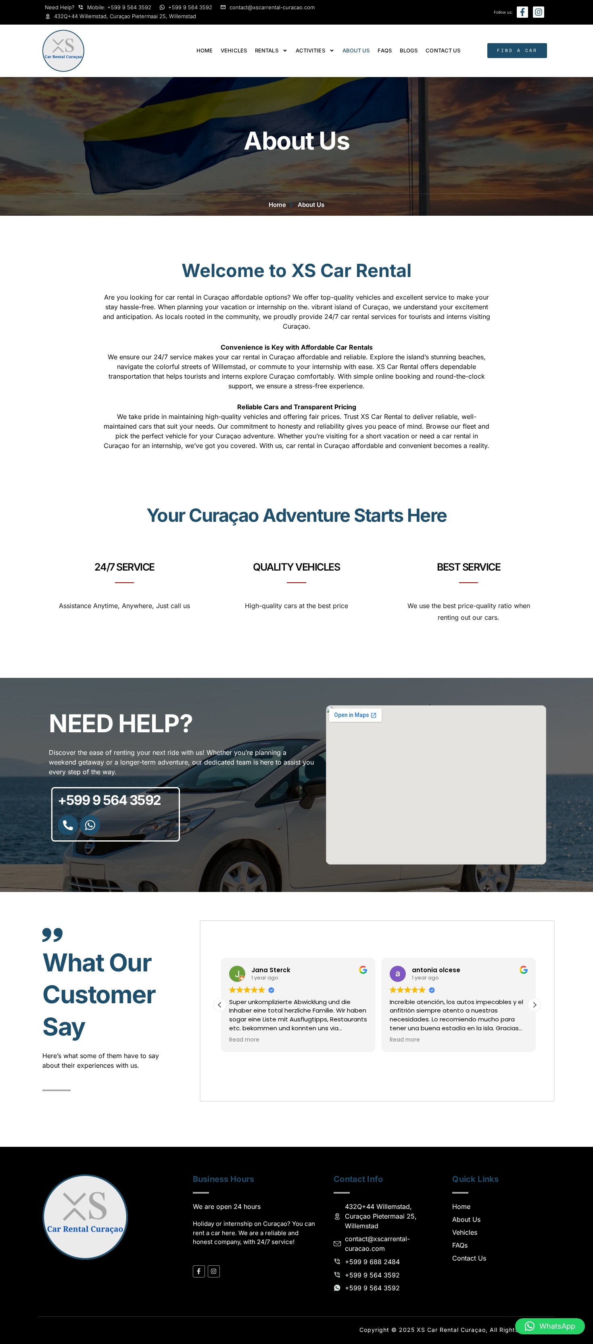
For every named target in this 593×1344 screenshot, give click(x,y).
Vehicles (234, 50)
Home (204, 50)
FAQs (384, 50)
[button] (534, 1005)
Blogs (409, 50)
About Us (356, 50)
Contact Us (443, 50)
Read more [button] (243, 1040)
